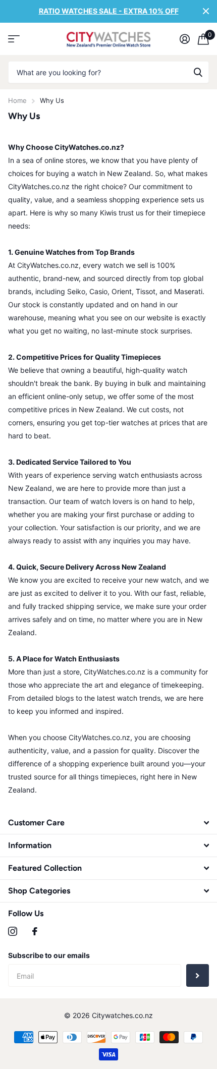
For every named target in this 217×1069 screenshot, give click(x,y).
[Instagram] (12, 931)
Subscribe (197, 975)
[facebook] (34, 931)
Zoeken (198, 72)
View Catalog (14, 38)
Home (17, 100)
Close (206, 11)
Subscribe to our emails (49, 955)
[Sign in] (185, 39)
